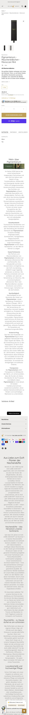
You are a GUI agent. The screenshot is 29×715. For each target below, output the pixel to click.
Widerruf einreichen (14, 413)
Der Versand (10, 94)
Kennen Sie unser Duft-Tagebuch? (14, 1)
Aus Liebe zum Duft (17, 435)
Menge (3, 105)
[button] (2, 6)
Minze (3, 139)
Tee (2, 141)
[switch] (3, 713)
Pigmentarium (5, 54)
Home (3, 10)
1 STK (5, 88)
